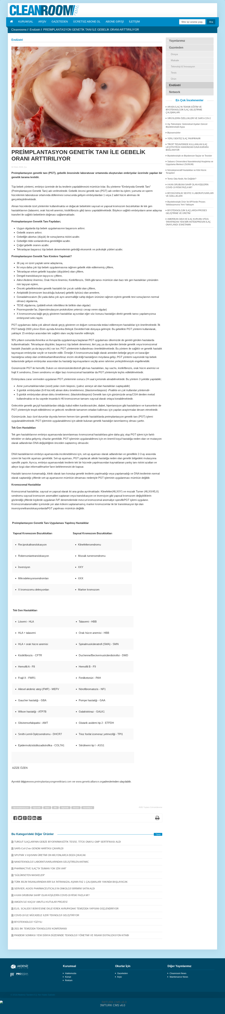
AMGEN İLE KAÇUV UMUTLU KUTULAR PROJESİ (41, 902)
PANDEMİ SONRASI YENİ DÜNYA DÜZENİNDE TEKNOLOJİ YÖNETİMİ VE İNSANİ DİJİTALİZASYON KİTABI (71, 935)
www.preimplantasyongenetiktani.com (50, 781)
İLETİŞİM (134, 21)
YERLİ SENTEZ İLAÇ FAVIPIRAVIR (184, 138)
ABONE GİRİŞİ (115, 21)
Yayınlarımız (177, 40)
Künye (68, 977)
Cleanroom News (178, 973)
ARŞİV (42, 21)
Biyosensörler (174, 132)
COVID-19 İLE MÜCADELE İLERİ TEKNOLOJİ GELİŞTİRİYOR (46, 915)
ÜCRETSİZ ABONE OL (87, 21)
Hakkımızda (70, 973)
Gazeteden (176, 47)
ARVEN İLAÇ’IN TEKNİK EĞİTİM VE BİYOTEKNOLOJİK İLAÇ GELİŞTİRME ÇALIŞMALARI (184, 110)
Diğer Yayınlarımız (179, 966)
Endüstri (35, 29)
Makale (175, 60)
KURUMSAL (25, 21)
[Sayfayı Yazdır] (157, 818)
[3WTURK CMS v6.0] (112, 1002)
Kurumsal (69, 966)
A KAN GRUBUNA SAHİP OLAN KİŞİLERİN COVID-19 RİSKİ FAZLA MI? (51, 895)
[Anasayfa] (112, 10)
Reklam (68, 980)
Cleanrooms (19, 29)
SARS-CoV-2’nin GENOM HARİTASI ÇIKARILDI (38, 848)
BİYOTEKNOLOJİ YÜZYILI (28, 922)
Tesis (173, 72)
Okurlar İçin (122, 966)
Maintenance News (179, 977)
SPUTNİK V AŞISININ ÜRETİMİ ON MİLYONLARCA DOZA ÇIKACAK (50, 855)
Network (174, 92)
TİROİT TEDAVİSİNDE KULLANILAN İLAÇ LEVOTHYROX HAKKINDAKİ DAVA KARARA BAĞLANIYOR (187, 147)
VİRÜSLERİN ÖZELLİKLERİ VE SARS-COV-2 (189, 118)
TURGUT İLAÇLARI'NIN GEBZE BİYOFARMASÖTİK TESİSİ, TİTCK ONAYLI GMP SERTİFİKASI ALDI (67, 841)
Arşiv (119, 977)
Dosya (174, 54)
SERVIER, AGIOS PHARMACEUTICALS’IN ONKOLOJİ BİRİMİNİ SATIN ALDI (54, 888)
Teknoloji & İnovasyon (183, 66)
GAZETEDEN (60, 21)
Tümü (158, 834)
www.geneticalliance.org (89, 781)
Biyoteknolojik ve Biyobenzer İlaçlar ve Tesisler (189, 156)
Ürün (173, 78)
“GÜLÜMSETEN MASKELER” (29, 875)
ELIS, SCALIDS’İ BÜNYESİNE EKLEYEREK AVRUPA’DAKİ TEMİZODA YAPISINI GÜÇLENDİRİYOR (66, 908)
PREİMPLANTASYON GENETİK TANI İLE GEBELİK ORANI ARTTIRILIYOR (91, 29)
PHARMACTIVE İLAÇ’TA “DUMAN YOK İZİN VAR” (40, 868)
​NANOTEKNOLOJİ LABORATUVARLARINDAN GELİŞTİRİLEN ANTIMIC (51, 862)
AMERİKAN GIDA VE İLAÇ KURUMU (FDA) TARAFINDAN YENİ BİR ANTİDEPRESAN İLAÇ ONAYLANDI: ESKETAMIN (188, 222)
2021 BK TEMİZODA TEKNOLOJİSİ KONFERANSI (40, 928)
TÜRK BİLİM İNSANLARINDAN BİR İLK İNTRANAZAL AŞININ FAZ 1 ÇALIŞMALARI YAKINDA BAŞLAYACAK (71, 882)
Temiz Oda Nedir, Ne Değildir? (181, 179)
